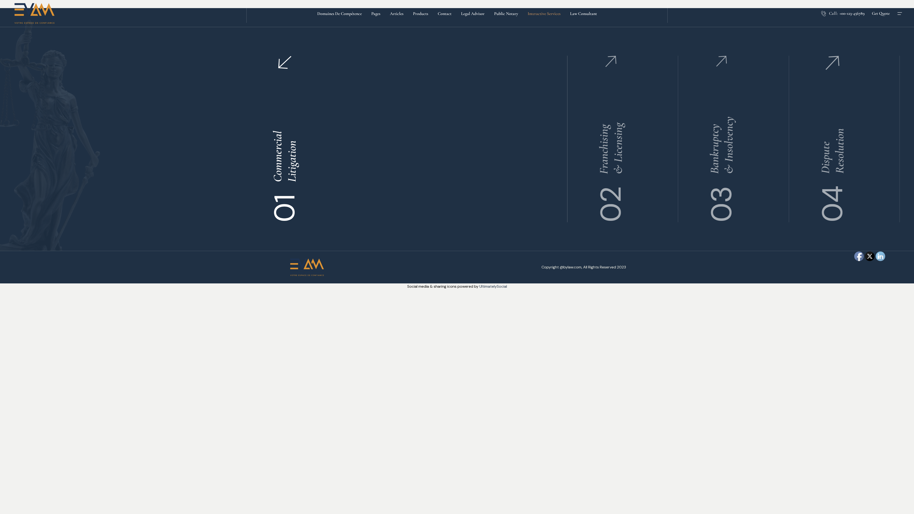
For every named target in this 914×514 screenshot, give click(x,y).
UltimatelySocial (493, 286)
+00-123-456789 (851, 13)
